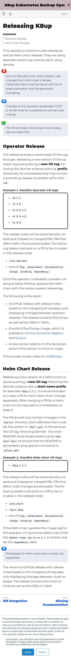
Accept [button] (28, 652)
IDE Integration (15, 601)
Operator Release (16, 38)
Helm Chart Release (17, 43)
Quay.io (20, 338)
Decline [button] (42, 652)
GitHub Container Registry (43, 333)
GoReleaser (53, 356)
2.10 (64, 14)
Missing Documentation (55, 602)
